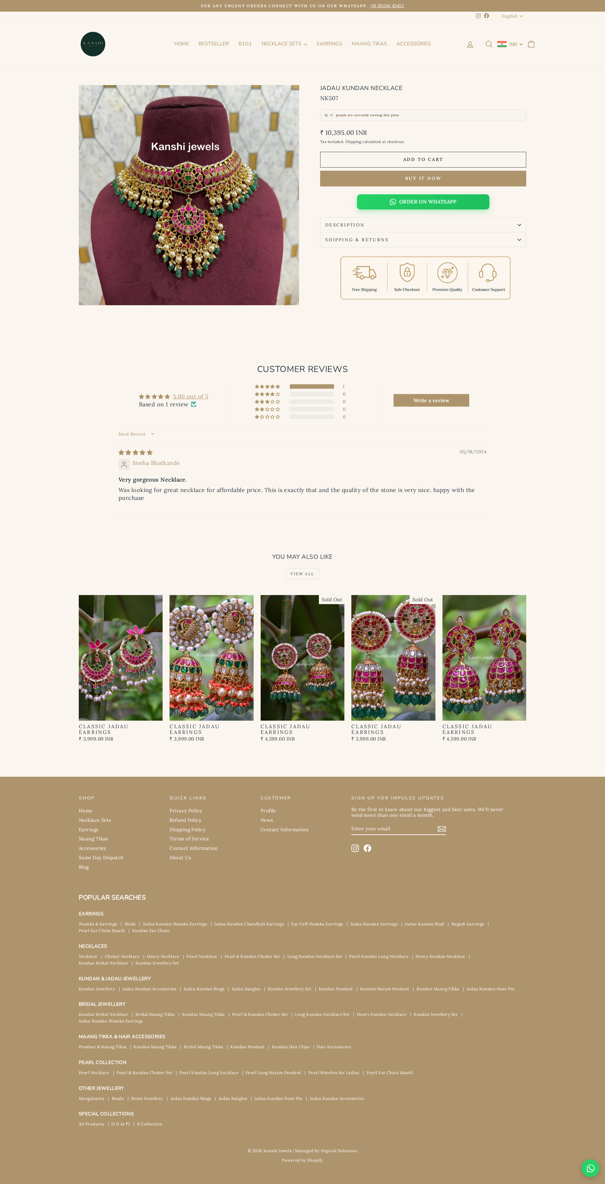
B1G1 (245, 43)
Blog (84, 867)
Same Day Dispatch (101, 858)
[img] (135, 452)
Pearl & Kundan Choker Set (252, 956)
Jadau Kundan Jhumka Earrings (175, 924)
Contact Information (194, 848)
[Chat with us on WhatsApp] (590, 1168)
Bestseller (214, 43)
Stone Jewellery (147, 1098)
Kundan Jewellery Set (157, 963)
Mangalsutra (92, 1098)
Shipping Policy (187, 829)
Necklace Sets (282, 43)
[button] (268, 386)
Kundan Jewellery (97, 989)
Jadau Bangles (246, 989)
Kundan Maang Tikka (438, 989)
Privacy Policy (186, 811)
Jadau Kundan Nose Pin (491, 989)
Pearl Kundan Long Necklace (378, 956)
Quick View (121, 714)
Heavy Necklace (163, 956)
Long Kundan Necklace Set (314, 956)
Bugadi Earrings (468, 924)
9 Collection (149, 1124)
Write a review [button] (431, 400)
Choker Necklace (122, 956)
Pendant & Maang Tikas (102, 1047)
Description (345, 225)
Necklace (88, 956)
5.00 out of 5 (191, 396)
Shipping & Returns (357, 240)
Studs (130, 924)
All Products (91, 1124)
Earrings (329, 43)
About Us (180, 858)
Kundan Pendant (336, 989)
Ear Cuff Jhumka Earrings (317, 924)
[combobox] (510, 44)
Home (181, 43)
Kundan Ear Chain (151, 930)
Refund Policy (185, 820)
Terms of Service (189, 839)
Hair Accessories (334, 1047)
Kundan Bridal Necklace (103, 963)
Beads (118, 1098)
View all (302, 573)
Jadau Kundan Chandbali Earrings (249, 924)
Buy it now (423, 178)
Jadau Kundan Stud (424, 924)
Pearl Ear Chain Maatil (102, 930)
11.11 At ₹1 (120, 1124)
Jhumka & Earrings (98, 924)
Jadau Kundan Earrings (374, 924)
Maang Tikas (369, 43)
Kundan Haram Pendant (384, 989)
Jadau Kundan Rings (204, 989)
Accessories (413, 43)
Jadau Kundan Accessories (149, 989)
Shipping (353, 141)
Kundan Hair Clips (291, 1047)
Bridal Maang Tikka (155, 1014)
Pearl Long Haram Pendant (273, 1072)
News (267, 820)
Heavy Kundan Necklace (440, 956)
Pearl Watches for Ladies (334, 1072)
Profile (268, 811)
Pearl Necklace (202, 956)
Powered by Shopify (302, 1160)
